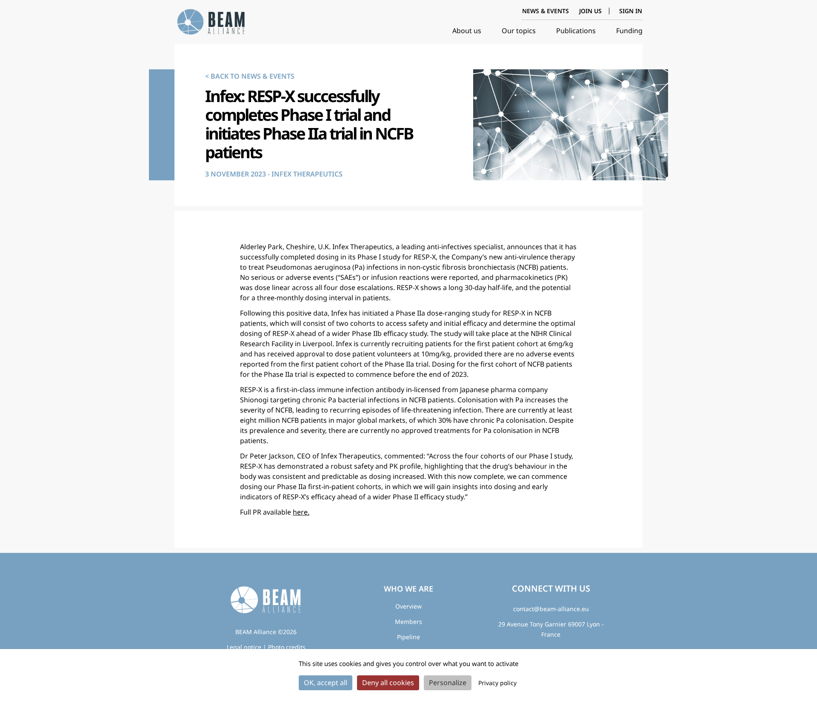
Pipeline (408, 637)
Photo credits (287, 647)
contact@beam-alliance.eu (551, 609)
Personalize (447, 682)
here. (301, 512)
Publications (576, 30)
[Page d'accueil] (212, 22)
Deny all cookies (388, 682)
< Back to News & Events (249, 76)
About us (466, 30)
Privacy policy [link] (497, 683)
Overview (408, 606)
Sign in (630, 11)
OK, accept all (325, 682)
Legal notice (244, 647)
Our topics (519, 30)
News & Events (545, 11)
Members (408, 622)
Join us (590, 11)
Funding (629, 30)
